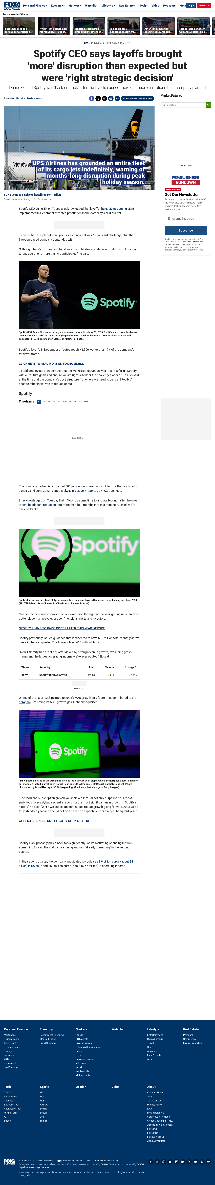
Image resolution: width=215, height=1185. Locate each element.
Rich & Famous (155, 1039)
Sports (44, 1087)
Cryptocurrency (84, 1043)
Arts (149, 1059)
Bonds (79, 1051)
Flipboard (176, 1162)
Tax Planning (11, 1067)
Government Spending (52, 1035)
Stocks (79, 1035)
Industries (81, 1063)
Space (7, 1120)
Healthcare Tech (12, 1108)
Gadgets (8, 1100)
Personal (188, 1035)
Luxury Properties (192, 1043)
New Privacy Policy (44, 1160)
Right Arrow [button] (209, 26)
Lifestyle (107, 5)
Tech (142, 5)
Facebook (91, 98)
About (151, 1087)
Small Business (48, 1043)
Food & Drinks (154, 1055)
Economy (57, 5)
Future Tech (10, 1112)
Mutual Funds (83, 1075)
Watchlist (91, 5)
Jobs (150, 1096)
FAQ (149, 1108)
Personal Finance (34, 5)
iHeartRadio (208, 1162)
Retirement (10, 1063)
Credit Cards (10, 1043)
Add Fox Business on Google (139, 98)
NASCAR (44, 1104)
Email (117, 98)
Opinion (81, 1087)
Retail (79, 1067)
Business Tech (11, 1104)
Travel (150, 1043)
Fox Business (12, 5)
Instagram (163, 1162)
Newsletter (195, 1162)
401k (6, 1059)
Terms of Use (193, 242)
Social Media (10, 1096)
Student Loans (11, 1039)
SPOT (24, 675)
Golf (42, 1116)
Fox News (152, 1128)
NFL (42, 1092)
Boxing (43, 1108)
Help (89, 1160)
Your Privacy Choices (72, 1160)
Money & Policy (48, 1039)
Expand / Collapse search (182, 5)
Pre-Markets (82, 1071)
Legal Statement (43, 1167)
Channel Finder (155, 1092)
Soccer (43, 1112)
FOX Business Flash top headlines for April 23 (32, 194)
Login (191, 5)
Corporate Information (159, 1116)
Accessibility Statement (160, 1124)
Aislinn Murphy (16, 98)
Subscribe (186, 230)
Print (111, 98)
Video (155, 5)
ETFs (78, 1055)
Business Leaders (85, 1059)
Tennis (43, 1120)
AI (5, 1116)
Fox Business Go (155, 1137)
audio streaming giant (119, 208)
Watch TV (204, 5)
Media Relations (155, 1112)
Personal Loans (12, 1047)
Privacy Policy (176, 242)
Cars (149, 1047)
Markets (74, 5)
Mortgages (10, 1035)
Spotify (202, 1162)
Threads (104, 98)
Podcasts (169, 5)
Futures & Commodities (88, 1047)
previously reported (85, 490)
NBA (42, 1096)
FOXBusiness (34, 98)
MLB (42, 1100)
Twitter (98, 98)
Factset (104, 1164)
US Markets (82, 1039)
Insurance (9, 1055)
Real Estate (126, 5)
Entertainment (155, 1035)
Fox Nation (152, 1132)
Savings (8, 1051)
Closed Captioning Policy (160, 1120)
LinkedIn (182, 1162)
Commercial (189, 1039)
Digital (7, 1092)
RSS (189, 1162)
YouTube (170, 1162)
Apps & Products (156, 1141)
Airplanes (152, 1051)
